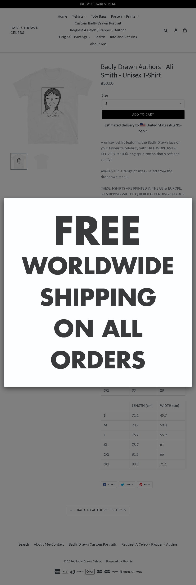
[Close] (192, 198)
